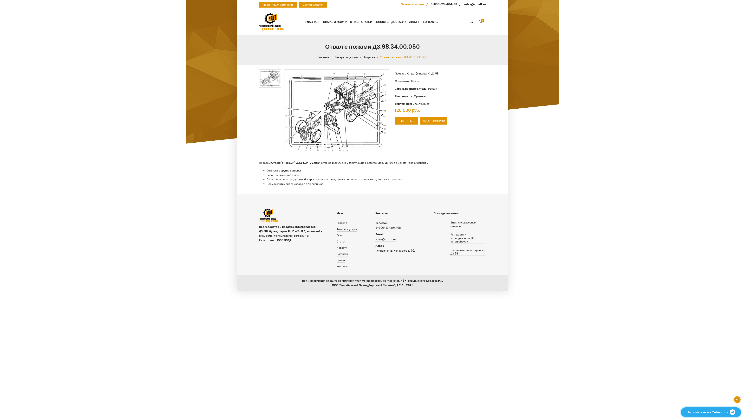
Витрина (369, 57)
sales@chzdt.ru (474, 4)
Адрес (379, 246)
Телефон (381, 223)
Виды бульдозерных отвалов (463, 224)
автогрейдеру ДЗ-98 (380, 163)
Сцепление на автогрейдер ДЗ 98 (467, 251)
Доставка (398, 22)
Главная (312, 22)
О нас (354, 22)
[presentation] (270, 78)
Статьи (366, 22)
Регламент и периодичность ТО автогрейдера (462, 238)
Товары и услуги (334, 22)
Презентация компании (278, 5)
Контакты (430, 22)
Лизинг (414, 22)
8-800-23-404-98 (444, 4)
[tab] (270, 79)
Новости (382, 22)
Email (379, 234)
